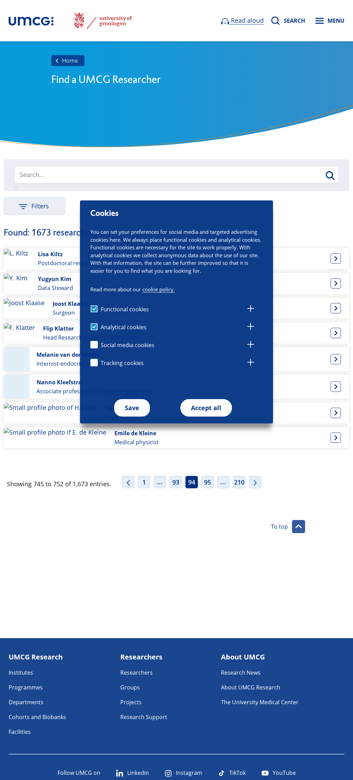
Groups (130, 687)
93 (175, 482)
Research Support (143, 717)
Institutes (21, 672)
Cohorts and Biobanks (37, 717)
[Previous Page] (128, 482)
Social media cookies (127, 345)
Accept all (206, 408)
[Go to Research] (31, 20)
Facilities (20, 732)
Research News (241, 672)
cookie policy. (158, 289)
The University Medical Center (260, 702)
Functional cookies (125, 309)
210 (239, 482)
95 (207, 482)
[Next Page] (255, 482)
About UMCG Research (250, 687)
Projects (131, 702)
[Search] (329, 176)
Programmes (26, 687)
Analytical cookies (124, 327)
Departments (26, 702)
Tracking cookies (122, 363)
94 (191, 482)
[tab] (251, 309)
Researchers (136, 672)
